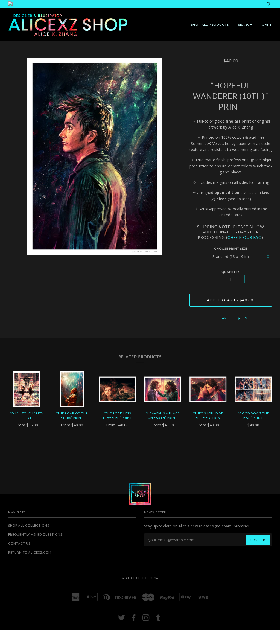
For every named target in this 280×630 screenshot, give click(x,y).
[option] (94, 156)
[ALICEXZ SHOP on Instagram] (146, 619)
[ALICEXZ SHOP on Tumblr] (158, 619)
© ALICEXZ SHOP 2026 (140, 578)
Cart (267, 24)
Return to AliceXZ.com (29, 552)
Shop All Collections (28, 525)
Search (245, 24)
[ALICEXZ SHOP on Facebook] (134, 619)
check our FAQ (245, 237)
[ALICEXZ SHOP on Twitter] (121, 619)
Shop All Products (210, 24)
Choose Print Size (230, 248)
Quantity (230, 272)
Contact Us (19, 543)
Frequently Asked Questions (35, 534)
